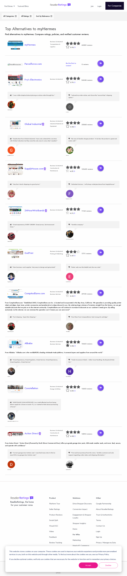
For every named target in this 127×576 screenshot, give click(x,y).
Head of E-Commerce (81, 545)
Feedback (53, 537)
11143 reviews (87, 211)
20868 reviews (87, 124)
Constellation (31, 388)
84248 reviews (87, 80)
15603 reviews (87, 389)
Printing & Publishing (56, 254)
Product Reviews (56, 515)
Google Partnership (103, 504)
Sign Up (99, 537)
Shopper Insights (79, 523)
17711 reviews (86, 253)
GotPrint (29, 253)
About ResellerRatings (105, 509)
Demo (75, 529)
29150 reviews (87, 294)
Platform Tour (54, 504)
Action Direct (31, 433)
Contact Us (100, 526)
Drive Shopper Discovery (82, 504)
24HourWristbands (34, 210)
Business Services (55, 294)
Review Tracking (55, 542)
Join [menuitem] (92, 6)
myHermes (46, 29)
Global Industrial (33, 124)
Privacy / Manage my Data (106, 542)
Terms (98, 520)
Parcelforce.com (33, 64)
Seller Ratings (54, 509)
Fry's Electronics (33, 79)
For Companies (114, 5)
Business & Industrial (56, 42)
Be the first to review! (71, 64)
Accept (88, 565)
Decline (108, 565)
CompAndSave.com (35, 293)
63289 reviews (87, 45)
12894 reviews (87, 434)
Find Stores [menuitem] (8, 6)
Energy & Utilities (55, 389)
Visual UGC (53, 526)
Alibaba (28, 343)
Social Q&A (53, 520)
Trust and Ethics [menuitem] (23, 6)
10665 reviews (87, 344)
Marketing (77, 540)
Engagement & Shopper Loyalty (82, 516)
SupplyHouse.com (34, 168)
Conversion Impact (80, 509)
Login (98, 531)
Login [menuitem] (99, 6)
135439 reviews (87, 169)
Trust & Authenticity (104, 515)
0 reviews (85, 64)
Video (51, 531)
